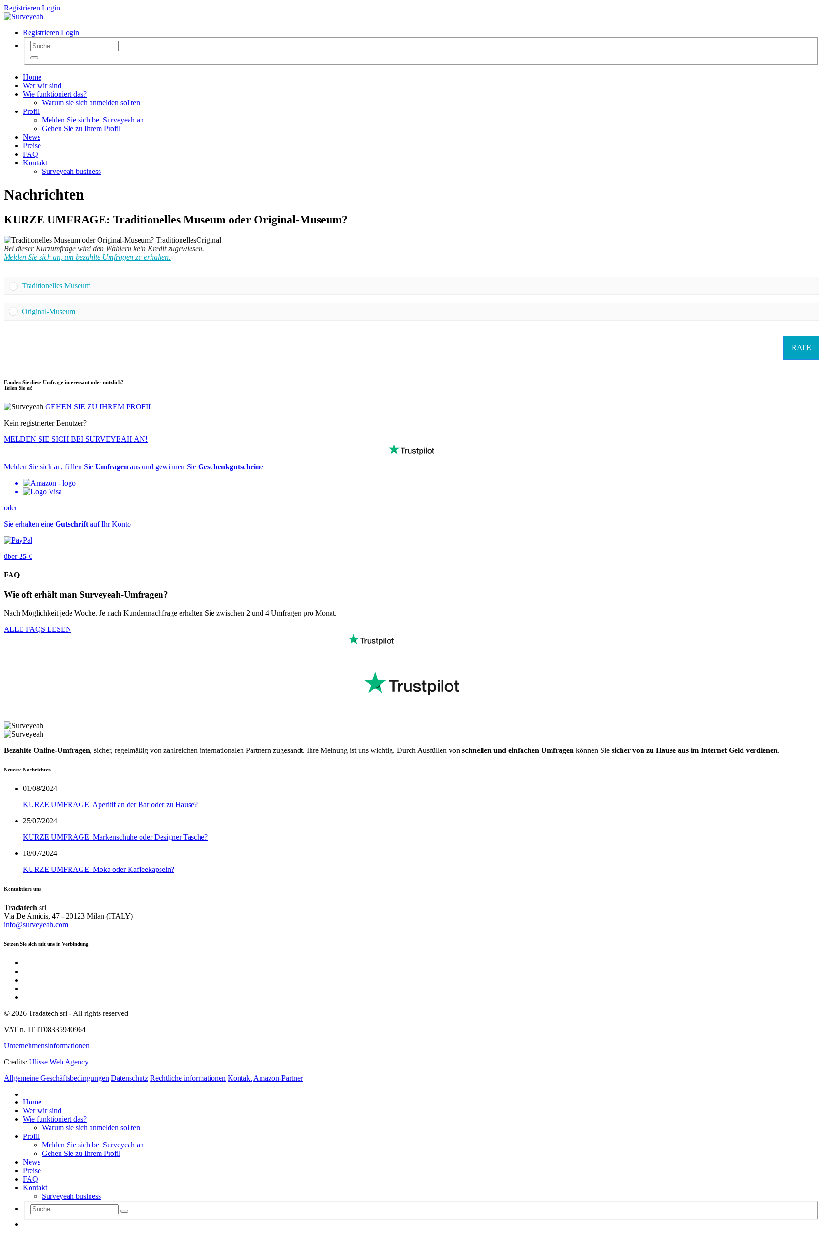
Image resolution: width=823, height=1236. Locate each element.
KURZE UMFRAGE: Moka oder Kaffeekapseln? (98, 869)
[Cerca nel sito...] (34, 57)
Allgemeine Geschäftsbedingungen (56, 1078)
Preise (32, 146)
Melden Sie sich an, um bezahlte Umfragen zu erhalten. (87, 257)
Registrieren (22, 8)
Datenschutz (129, 1078)
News (31, 137)
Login (51, 8)
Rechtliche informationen (188, 1078)
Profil (31, 111)
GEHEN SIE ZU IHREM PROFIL (99, 407)
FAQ (30, 154)
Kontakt (35, 163)
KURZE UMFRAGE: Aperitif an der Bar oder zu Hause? (110, 804)
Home (32, 77)
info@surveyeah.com (36, 925)
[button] (418, 285)
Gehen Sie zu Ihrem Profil (81, 128)
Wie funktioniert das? (55, 94)
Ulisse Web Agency (59, 1062)
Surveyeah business (71, 171)
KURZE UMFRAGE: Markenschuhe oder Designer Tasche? (115, 837)
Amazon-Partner (278, 1078)
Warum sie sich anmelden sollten (91, 103)
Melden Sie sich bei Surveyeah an (93, 120)
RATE (801, 348)
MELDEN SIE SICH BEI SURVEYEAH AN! (76, 439)
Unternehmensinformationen (47, 1046)
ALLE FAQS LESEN (37, 629)
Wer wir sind (42, 85)
